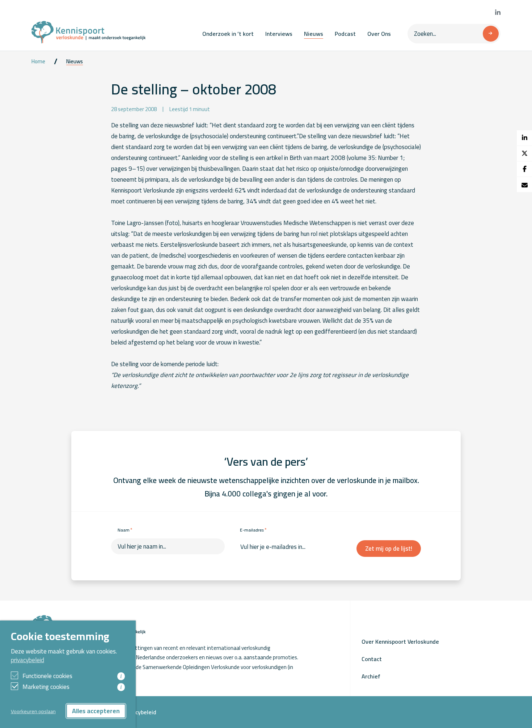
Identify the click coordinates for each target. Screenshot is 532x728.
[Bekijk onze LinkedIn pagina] (498, 12)
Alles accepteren (96, 711)
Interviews (278, 34)
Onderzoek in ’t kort (228, 34)
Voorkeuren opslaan (33, 711)
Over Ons (379, 34)
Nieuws (313, 34)
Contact (372, 659)
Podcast (345, 34)
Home (38, 61)
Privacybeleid (139, 712)
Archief (371, 676)
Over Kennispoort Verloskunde (400, 641)
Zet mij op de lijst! (388, 548)
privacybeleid (27, 660)
